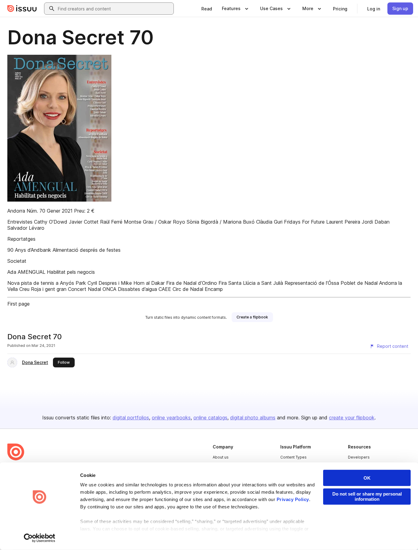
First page (18, 304)
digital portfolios (131, 417)
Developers (359, 457)
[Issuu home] (22, 8)
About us (221, 457)
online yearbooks (171, 417)
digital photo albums (252, 417)
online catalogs (210, 417)
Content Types (293, 457)
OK (367, 478)
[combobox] (114, 8)
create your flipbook (352, 417)
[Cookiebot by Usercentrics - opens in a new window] (39, 538)
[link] (206, 8)
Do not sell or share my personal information (367, 496)
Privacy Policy (293, 499)
